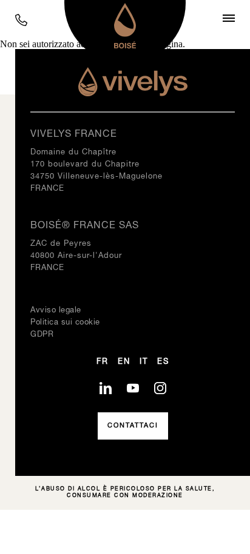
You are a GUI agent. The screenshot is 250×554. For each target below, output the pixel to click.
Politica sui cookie (65, 322)
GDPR (41, 334)
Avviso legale (55, 310)
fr (102, 362)
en (124, 362)
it (144, 362)
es (163, 362)
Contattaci (132, 426)
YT (133, 388)
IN (160, 388)
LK (106, 388)
